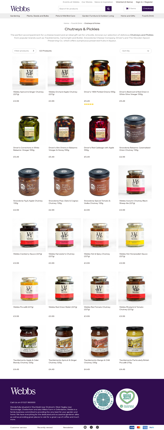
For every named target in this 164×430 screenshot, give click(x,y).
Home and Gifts (128, 16)
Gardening (15, 16)
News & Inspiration (104, 2)
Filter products (21, 51)
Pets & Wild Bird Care (65, 16)
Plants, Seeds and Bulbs (38, 16)
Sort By (126, 51)
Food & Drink (148, 16)
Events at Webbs (71, 2)
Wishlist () (124, 2)
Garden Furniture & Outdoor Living (98, 16)
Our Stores (87, 2)
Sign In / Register (144, 2)
